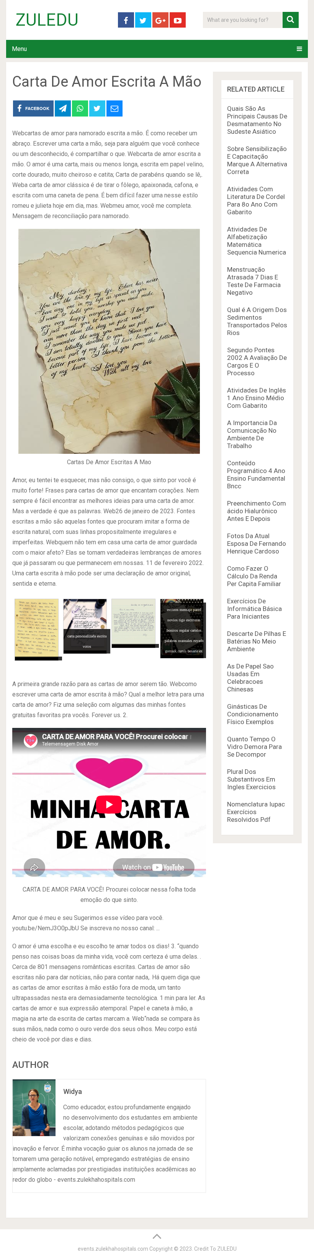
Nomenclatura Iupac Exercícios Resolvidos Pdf (256, 811)
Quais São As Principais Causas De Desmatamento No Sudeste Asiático (257, 120)
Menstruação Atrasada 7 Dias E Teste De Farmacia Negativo (254, 281)
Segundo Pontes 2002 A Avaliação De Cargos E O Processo (257, 361)
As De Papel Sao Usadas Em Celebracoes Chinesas (250, 677)
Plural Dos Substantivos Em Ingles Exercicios (251, 779)
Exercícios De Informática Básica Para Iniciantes (254, 608)
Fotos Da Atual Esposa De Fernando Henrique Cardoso (256, 543)
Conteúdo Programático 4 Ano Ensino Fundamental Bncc (256, 474)
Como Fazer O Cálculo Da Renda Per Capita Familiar (254, 576)
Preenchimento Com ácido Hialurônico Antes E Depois (256, 510)
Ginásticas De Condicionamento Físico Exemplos (252, 714)
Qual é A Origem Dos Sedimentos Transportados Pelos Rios (257, 321)
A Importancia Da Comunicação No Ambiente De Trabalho (252, 434)
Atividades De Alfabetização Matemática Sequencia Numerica (256, 240)
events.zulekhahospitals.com (113, 1249)
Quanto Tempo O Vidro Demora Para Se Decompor (254, 746)
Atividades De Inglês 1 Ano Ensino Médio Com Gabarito (256, 397)
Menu (19, 49)
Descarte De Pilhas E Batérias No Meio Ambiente (256, 641)
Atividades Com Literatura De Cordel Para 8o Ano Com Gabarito (256, 200)
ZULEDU (47, 19)
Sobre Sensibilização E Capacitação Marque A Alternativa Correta (257, 160)
